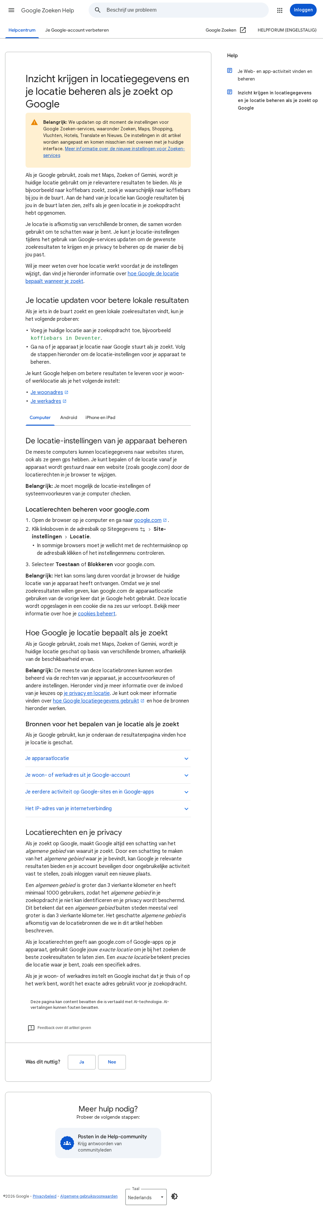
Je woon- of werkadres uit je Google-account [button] (77, 775)
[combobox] (187, 10)
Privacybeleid (44, 1196)
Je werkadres (46, 401)
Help (232, 55)
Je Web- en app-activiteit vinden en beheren (275, 75)
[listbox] (146, 1197)
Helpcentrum (22, 30)
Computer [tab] (40, 417)
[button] (11, 10)
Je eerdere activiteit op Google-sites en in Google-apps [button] (89, 792)
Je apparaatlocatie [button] (47, 758)
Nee (112, 1062)
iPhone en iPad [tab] (100, 417)
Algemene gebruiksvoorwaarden (89, 1196)
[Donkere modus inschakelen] (174, 1196)
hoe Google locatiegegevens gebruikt (96, 701)
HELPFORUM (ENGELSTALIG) (287, 30)
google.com (148, 520)
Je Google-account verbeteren (77, 30)
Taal (135, 1188)
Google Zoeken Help (47, 10)
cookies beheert (96, 614)
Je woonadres (47, 392)
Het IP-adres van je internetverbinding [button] (68, 808)
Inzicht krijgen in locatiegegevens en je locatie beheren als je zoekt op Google (278, 100)
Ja (81, 1062)
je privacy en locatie (87, 693)
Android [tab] (68, 417)
